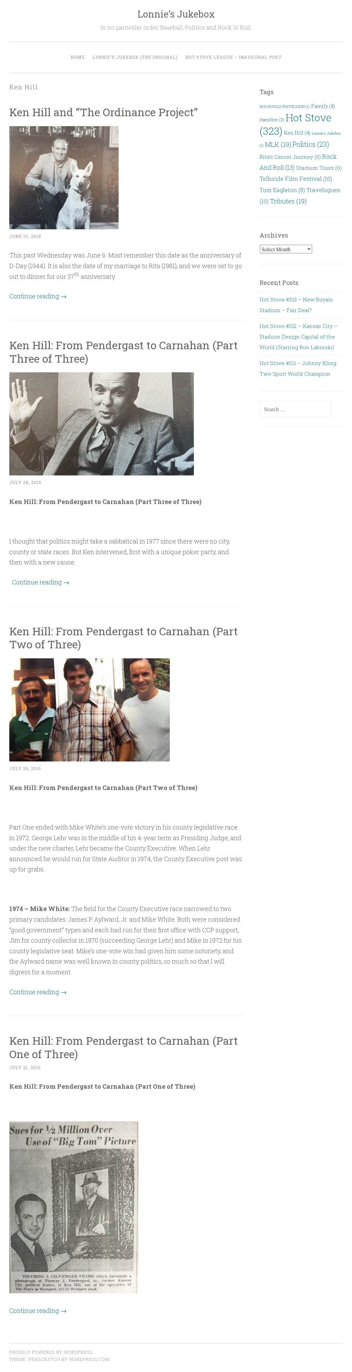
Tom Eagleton (282, 190)
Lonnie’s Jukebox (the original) (135, 57)
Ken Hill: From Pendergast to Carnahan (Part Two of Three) (123, 638)
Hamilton (272, 120)
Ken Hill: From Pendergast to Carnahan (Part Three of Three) (123, 352)
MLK (278, 144)
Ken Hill (297, 133)
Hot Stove (295, 124)
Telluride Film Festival (296, 179)
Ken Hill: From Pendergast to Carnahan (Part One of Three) (123, 1047)
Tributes (288, 201)
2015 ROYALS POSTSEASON (285, 106)
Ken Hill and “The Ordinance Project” (103, 112)
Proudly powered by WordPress (50, 1352)
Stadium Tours (319, 167)
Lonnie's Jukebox (176, 14)
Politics (311, 144)
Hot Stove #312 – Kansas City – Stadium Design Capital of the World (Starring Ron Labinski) (299, 336)
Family (323, 106)
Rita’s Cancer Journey (290, 157)
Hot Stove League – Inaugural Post (233, 57)
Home (77, 57)
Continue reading (38, 296)
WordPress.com (89, 1359)
